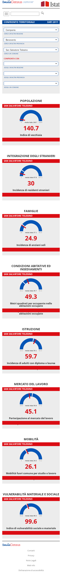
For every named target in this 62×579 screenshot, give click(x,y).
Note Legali (31, 560)
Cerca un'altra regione (13, 34)
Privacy (31, 555)
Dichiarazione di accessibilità (31, 570)
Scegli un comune (11, 87)
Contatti (31, 550)
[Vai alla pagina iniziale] (18, 1)
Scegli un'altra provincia (14, 77)
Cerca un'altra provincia (14, 44)
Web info (31, 565)
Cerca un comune (11, 54)
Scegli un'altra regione (13, 67)
